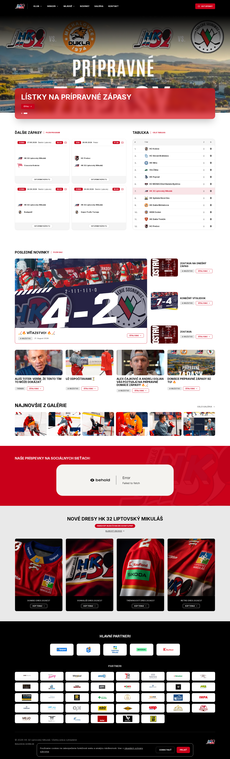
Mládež (68, 6)
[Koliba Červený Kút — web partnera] (77, 686)
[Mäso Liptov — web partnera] (203, 708)
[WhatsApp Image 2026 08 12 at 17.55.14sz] (31, 424)
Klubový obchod (113, 531)
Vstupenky (207, 6)
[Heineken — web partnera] (178, 676)
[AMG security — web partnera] (26, 676)
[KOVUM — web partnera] (127, 708)
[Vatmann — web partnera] (52, 686)
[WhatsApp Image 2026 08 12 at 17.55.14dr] (132, 424)
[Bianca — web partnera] (153, 676)
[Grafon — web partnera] (102, 686)
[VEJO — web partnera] (26, 718)
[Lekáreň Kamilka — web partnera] (102, 697)
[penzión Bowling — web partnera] (52, 676)
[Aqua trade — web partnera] (153, 686)
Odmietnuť (165, 750)
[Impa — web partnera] (203, 697)
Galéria (98, 6)
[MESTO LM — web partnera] (115, 650)
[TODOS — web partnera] (102, 718)
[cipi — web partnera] (77, 708)
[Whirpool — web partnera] (77, 676)
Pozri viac (58, 252)
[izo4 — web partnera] (102, 676)
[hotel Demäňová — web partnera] (178, 708)
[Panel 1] (21, 113)
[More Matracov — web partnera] (52, 697)
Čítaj (26, 106)
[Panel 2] (25, 113)
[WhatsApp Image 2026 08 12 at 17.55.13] (199, 424)
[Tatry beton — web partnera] (127, 676)
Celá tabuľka (159, 132)
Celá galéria (204, 406)
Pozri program (53, 132)
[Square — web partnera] (178, 686)
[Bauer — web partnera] (127, 718)
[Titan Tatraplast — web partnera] (26, 697)
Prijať (183, 750)
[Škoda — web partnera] (141, 650)
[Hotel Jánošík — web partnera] (127, 697)
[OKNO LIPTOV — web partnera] (178, 697)
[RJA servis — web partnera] (153, 697)
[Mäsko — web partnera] (52, 718)
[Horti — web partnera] (127, 686)
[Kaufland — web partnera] (168, 650)
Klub (36, 6)
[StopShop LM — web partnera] (153, 718)
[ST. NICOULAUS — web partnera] (26, 708)
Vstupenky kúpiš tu (42, 179)
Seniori (51, 6)
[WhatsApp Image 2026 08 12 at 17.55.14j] (98, 424)
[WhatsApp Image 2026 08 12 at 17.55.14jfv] (64, 424)
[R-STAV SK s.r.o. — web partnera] (77, 697)
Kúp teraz (37, 606)
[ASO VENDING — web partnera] (102, 708)
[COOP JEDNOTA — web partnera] (153, 708)
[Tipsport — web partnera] (62, 650)
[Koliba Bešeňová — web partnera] (26, 686)
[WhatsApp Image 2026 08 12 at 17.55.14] (165, 424)
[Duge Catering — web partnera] (77, 718)
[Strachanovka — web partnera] (203, 676)
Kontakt (113, 6)
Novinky (84, 6)
